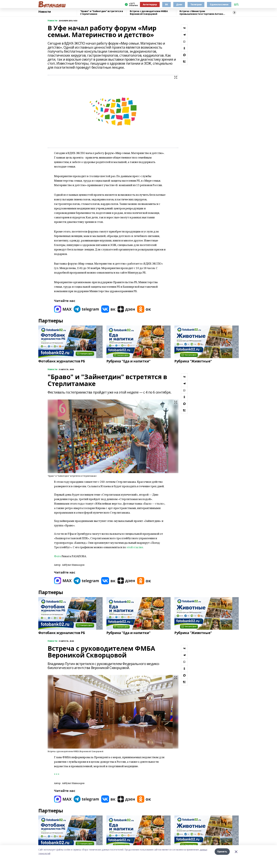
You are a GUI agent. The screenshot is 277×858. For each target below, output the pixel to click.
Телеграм (196, 4)
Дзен (179, 4)
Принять (222, 851)
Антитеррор (150, 4)
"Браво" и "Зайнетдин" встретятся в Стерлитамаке (101, 12)
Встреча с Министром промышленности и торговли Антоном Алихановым (202, 12)
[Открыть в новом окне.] (63, 309)
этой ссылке (134, 547)
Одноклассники (219, 4)
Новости (44, 11)
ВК (166, 4)
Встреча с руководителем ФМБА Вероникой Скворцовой (149, 12)
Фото (57, 556)
